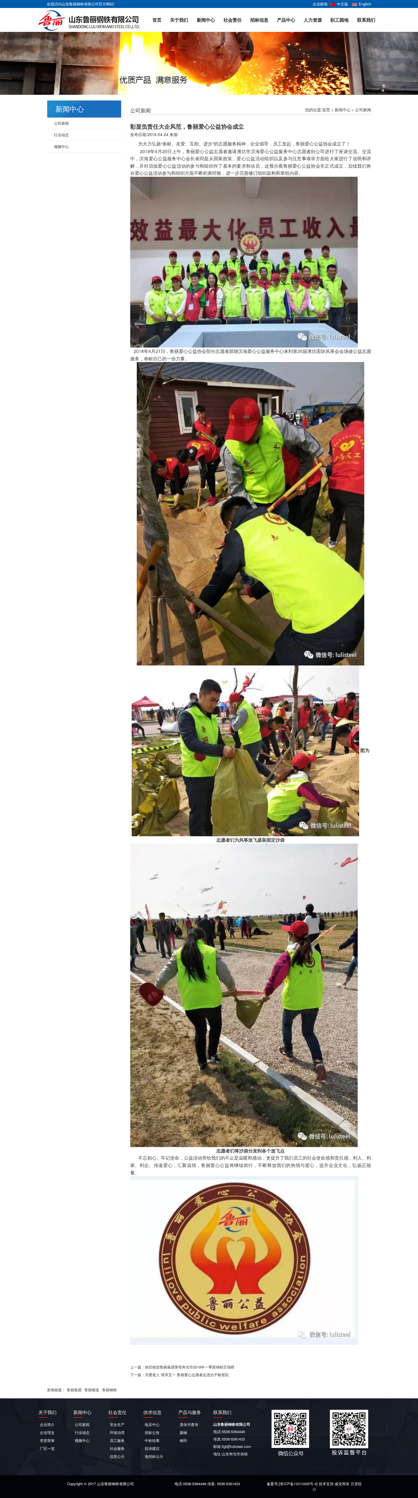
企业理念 (47, 1432)
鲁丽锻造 (91, 1389)
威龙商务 (342, 1483)
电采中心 (152, 1424)
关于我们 (179, 20)
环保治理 (117, 1432)
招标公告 (152, 1432)
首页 (157, 20)
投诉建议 (152, 1448)
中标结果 (152, 1440)
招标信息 (259, 20)
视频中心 (61, 146)
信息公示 (117, 1456)
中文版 (342, 4)
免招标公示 (154, 1456)
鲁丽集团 (74, 1389)
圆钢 (183, 1432)
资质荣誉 (47, 1440)
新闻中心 (206, 20)
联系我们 (366, 20)
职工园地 (339, 20)
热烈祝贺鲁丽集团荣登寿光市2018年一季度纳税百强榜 (189, 1367)
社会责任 (233, 20)
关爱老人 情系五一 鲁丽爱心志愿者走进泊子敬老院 (187, 1374)
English (365, 4)
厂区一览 (47, 1448)
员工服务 (117, 1440)
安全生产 (117, 1424)
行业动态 (61, 134)
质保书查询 (189, 1424)
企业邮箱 (320, 4)
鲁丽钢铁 (109, 1389)
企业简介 (47, 1424)
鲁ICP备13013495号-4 (298, 1483)
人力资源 (313, 20)
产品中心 (286, 20)
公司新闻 (363, 109)
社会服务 (117, 1448)
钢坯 (183, 1440)
